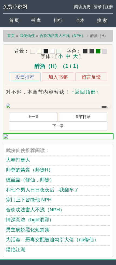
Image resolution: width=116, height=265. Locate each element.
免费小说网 (15, 6)
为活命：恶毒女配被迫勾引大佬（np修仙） (52, 239)
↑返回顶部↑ (85, 92)
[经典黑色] (85, 51)
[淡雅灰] (91, 51)
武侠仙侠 (27, 35)
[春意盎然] (98, 51)
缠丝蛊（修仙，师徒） (30, 180)
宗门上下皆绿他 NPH (29, 199)
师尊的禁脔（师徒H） (29, 170)
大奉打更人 (18, 160)
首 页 (14, 20)
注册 (109, 6)
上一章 (33, 117)
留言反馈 (91, 77)
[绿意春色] (58, 51)
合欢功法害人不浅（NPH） (62, 35)
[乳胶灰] (104, 51)
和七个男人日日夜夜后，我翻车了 (42, 189)
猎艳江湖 (15, 249)
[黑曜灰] (45, 51)
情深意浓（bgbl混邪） (30, 219)
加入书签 (58, 77)
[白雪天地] (52, 51)
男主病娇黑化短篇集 (28, 229)
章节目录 (82, 117)
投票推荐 (25, 77)
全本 (80, 20)
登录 (98, 6)
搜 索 (102, 20)
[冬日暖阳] (32, 51)
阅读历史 (82, 6)
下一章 (58, 126)
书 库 (36, 20)
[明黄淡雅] (39, 51)
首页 (11, 35)
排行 (58, 20)
